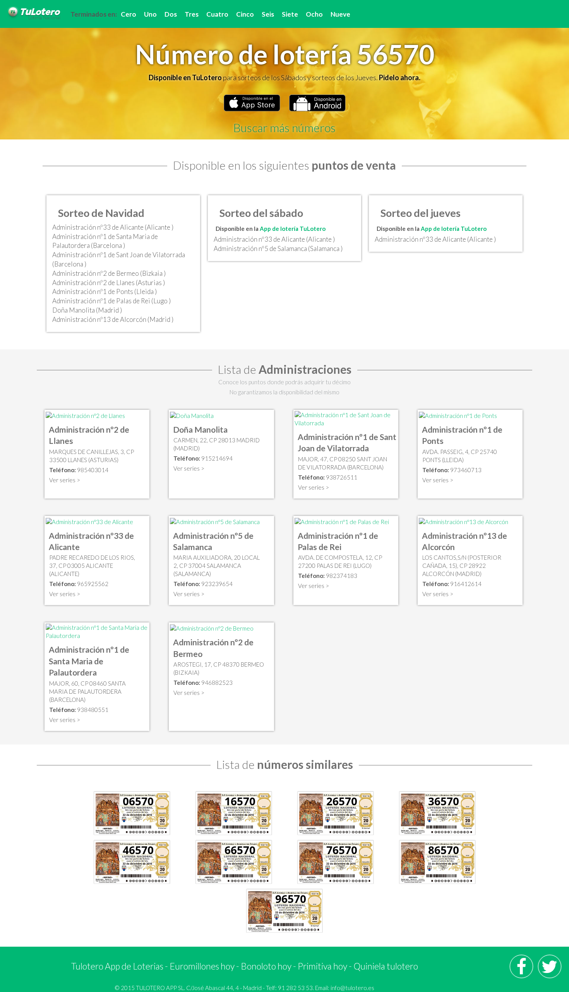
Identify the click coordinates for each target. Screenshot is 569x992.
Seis (268, 14)
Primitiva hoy (322, 966)
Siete (290, 14)
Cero (128, 14)
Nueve (340, 14)
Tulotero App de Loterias (117, 966)
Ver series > (64, 479)
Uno (150, 14)
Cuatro (217, 14)
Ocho (314, 14)
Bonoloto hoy (266, 966)
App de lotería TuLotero (293, 228)
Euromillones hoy (202, 966)
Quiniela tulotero (385, 966)
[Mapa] (85, 414)
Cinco (245, 14)
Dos (171, 14)
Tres (192, 14)
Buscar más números (284, 127)
